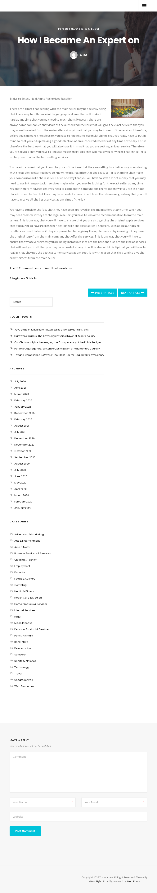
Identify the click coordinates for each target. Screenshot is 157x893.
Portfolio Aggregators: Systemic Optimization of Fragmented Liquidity (57, 348)
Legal (17, 616)
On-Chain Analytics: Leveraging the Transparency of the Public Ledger (57, 342)
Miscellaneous (23, 623)
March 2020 (21, 495)
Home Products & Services (30, 604)
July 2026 (20, 381)
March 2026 (21, 394)
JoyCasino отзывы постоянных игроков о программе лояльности (51, 329)
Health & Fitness (24, 591)
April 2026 (20, 388)
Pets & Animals (23, 635)
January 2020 (22, 508)
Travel (18, 673)
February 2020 (23, 501)
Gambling (20, 585)
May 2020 (20, 482)
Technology (21, 667)
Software (20, 654)
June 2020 (20, 476)
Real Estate (21, 642)
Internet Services (24, 610)
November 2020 (24, 444)
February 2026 (23, 400)
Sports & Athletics (25, 661)
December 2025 (24, 413)
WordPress (133, 881)
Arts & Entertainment (27, 541)
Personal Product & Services (32, 629)
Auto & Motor (22, 547)
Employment (22, 566)
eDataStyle (95, 881)
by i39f (83, 54)
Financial (19, 572)
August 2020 (22, 463)
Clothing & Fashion (25, 560)
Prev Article (104, 292)
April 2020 (20, 489)
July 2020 (20, 470)
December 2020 (24, 438)
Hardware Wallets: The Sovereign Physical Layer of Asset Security (54, 336)
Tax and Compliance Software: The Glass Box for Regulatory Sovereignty (59, 355)
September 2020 (24, 457)
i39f (97, 28)
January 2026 (22, 407)
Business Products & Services (32, 553)
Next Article (131, 292)
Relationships (22, 648)
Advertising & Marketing (29, 534)
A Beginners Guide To (23, 278)
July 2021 (19, 432)
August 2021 (21, 426)
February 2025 (23, 419)
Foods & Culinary (24, 579)
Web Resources (24, 686)
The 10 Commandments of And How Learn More (41, 268)
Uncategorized (23, 680)
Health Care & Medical (28, 597)
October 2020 (23, 451)
